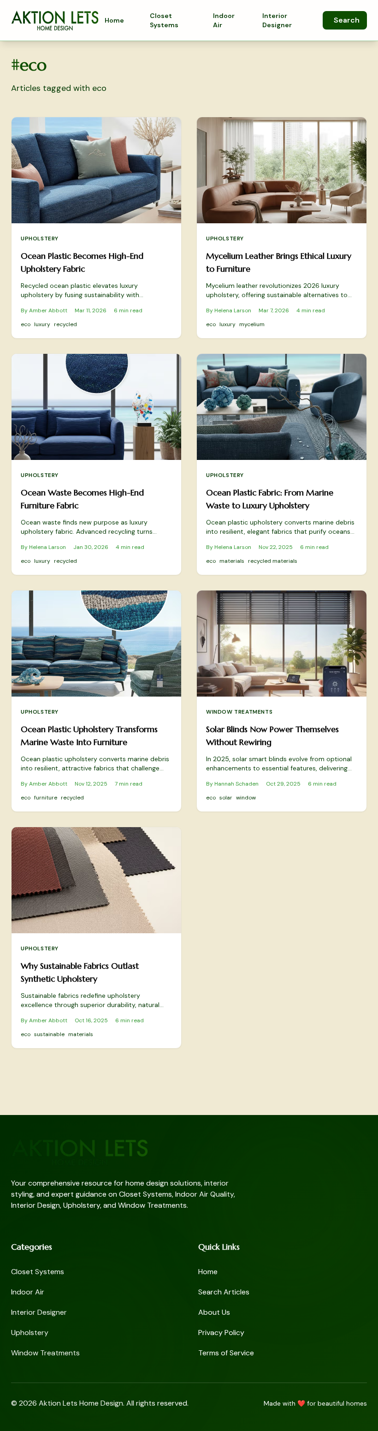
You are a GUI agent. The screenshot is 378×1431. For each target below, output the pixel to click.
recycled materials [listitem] (272, 561)
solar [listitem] (225, 797)
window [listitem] (246, 797)
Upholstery (40, 238)
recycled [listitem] (65, 324)
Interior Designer (277, 20)
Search (347, 20)
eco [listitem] (25, 324)
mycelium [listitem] (252, 324)
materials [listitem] (231, 561)
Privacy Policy (221, 1332)
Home (114, 20)
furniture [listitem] (45, 797)
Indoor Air (224, 20)
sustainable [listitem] (49, 1034)
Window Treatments (239, 712)
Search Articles (223, 1292)
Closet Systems (164, 20)
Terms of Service (226, 1353)
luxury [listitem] (42, 324)
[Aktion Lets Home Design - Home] (55, 20)
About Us (214, 1312)
